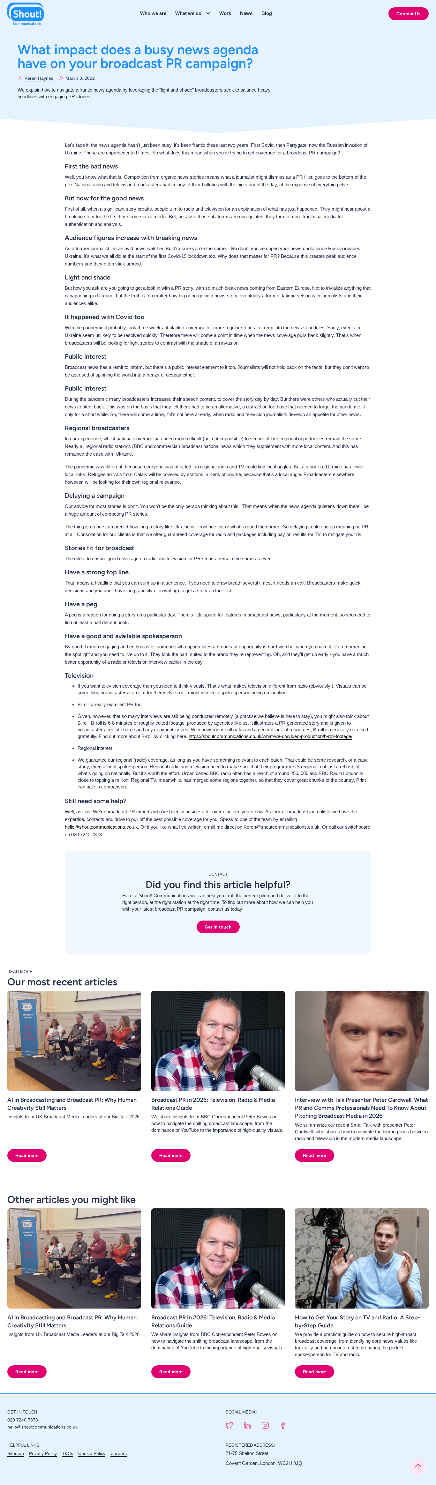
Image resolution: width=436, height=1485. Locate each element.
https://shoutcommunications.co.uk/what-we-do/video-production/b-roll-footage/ (270, 736)
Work (225, 13)
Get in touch (218, 926)
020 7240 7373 (22, 1419)
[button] (195, 13)
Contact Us (408, 13)
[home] (25, 14)
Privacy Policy (43, 1453)
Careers (118, 1453)
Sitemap (15, 1453)
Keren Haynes (39, 78)
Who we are (153, 13)
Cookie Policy (91, 1453)
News (246, 13)
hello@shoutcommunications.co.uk (101, 827)
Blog (266, 13)
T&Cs (67, 1453)
